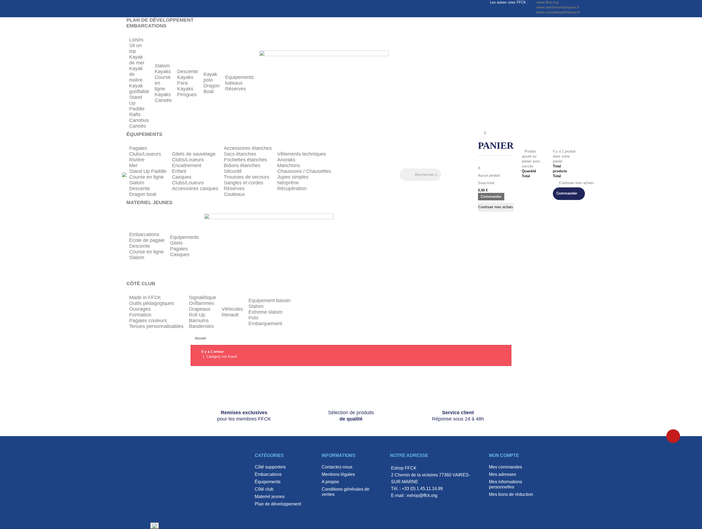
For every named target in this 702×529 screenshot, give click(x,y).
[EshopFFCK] (124, 174)
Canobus (139, 120)
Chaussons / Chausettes (304, 171)
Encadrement (186, 165)
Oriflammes (201, 303)
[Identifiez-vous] (447, 175)
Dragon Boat (211, 88)
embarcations (268, 474)
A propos (330, 481)
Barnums (199, 320)
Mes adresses (502, 474)
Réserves (235, 88)
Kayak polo (210, 77)
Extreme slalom (265, 312)
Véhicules (232, 309)
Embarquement (265, 323)
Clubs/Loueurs (145, 154)
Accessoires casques (195, 188)
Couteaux (234, 194)
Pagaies (138, 148)
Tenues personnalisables (156, 326)
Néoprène (288, 182)
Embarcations (144, 234)
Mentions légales (338, 474)
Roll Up (197, 315)
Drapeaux (199, 309)
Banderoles (201, 326)
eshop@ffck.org (422, 495)
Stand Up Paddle (147, 171)
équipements (268, 481)
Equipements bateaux (239, 80)
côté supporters (270, 467)
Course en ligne (146, 177)
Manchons (288, 165)
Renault (230, 315)
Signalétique (202, 297)
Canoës (137, 126)
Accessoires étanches (248, 148)
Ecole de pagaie (147, 240)
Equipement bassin (269, 300)
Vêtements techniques (301, 154)
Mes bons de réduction (511, 494)
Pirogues (187, 94)
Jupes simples (292, 177)
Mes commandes (505, 467)
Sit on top (135, 48)
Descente (187, 71)
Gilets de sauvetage (194, 154)
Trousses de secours (246, 177)
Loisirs (136, 39)
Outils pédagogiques (151, 303)
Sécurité (233, 171)
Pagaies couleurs (148, 320)
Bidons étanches (242, 165)
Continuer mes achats (495, 207)
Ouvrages (140, 309)
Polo (253, 318)
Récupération (292, 188)
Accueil (200, 338)
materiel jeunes (270, 496)
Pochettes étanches (245, 159)
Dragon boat (142, 194)
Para (182, 83)
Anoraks (286, 159)
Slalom (162, 65)
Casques (181, 177)
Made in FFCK (145, 297)
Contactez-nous (337, 467)
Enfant (179, 171)
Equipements (184, 237)
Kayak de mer (137, 59)
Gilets (176, 243)
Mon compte (504, 455)
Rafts (135, 114)
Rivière (137, 159)
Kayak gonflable (139, 88)
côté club (264, 489)
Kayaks (163, 71)
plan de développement (278, 504)
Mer (133, 165)
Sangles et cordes (243, 182)
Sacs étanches (240, 154)
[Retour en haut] (673, 436)
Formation (140, 315)
